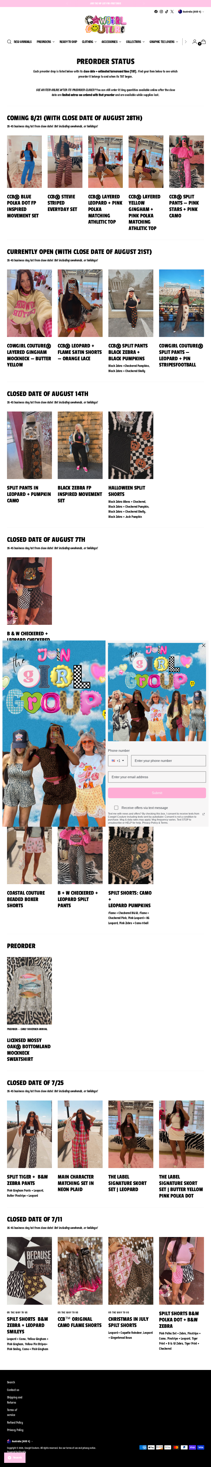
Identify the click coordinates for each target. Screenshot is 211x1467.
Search (11, 1382)
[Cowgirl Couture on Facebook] (156, 11)
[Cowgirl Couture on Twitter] (172, 11)
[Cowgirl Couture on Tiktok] (167, 11)
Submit (157, 793)
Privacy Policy (15, 1430)
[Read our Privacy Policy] (203, 814)
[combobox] (118, 760)
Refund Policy (15, 1422)
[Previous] (67, 3)
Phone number (119, 750)
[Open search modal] (9, 42)
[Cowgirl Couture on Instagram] (161, 11)
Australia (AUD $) (192, 11)
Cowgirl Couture (32, 1447)
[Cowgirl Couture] (105, 24)
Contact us (13, 1390)
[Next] (143, 3)
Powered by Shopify (16, 1451)
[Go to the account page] (193, 42)
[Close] (204, 645)
